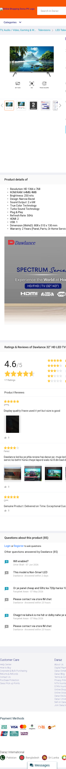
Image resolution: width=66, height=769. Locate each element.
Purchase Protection (9, 680)
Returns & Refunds (9, 674)
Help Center (5, 664)
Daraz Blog (59, 674)
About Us (58, 664)
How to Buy (5, 667)
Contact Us (5, 677)
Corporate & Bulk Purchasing (13, 671)
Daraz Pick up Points (10, 683)
